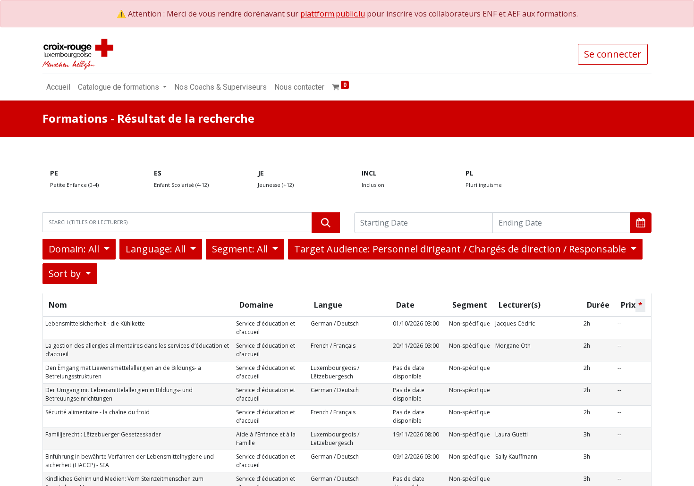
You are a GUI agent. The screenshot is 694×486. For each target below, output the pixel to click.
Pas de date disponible (408, 372)
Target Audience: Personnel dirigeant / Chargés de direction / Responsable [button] (461, 249)
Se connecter (613, 54)
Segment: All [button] (241, 249)
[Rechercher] (326, 222)
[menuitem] (58, 87)
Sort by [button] (66, 273)
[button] (640, 222)
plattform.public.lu (332, 13)
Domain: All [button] (75, 249)
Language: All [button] (157, 249)
